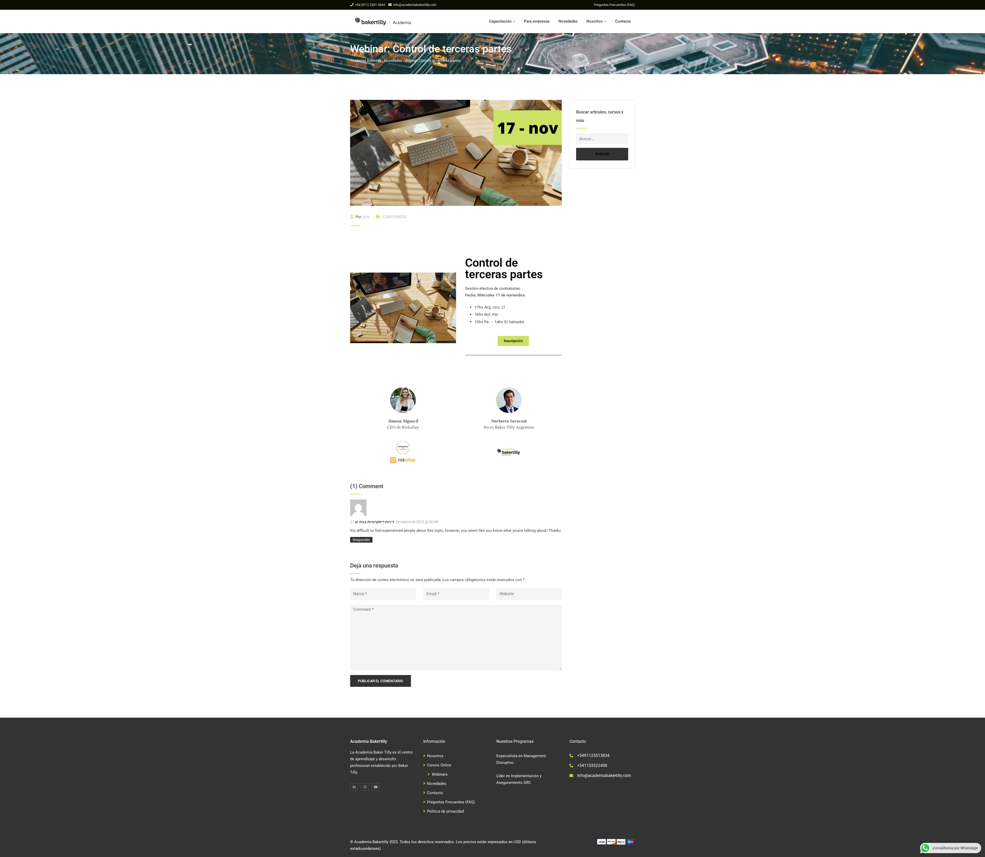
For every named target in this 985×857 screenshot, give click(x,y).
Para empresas (537, 21)
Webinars (440, 774)
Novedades (568, 21)
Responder (361, 540)
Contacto (623, 21)
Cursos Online (439, 765)
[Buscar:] (602, 139)
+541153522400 (592, 765)
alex (366, 217)
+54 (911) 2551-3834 (370, 5)
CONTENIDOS (395, 217)
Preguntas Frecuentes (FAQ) (614, 5)
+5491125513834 (593, 755)
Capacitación (500, 21)
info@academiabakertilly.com (414, 5)
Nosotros (594, 21)
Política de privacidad (445, 811)
